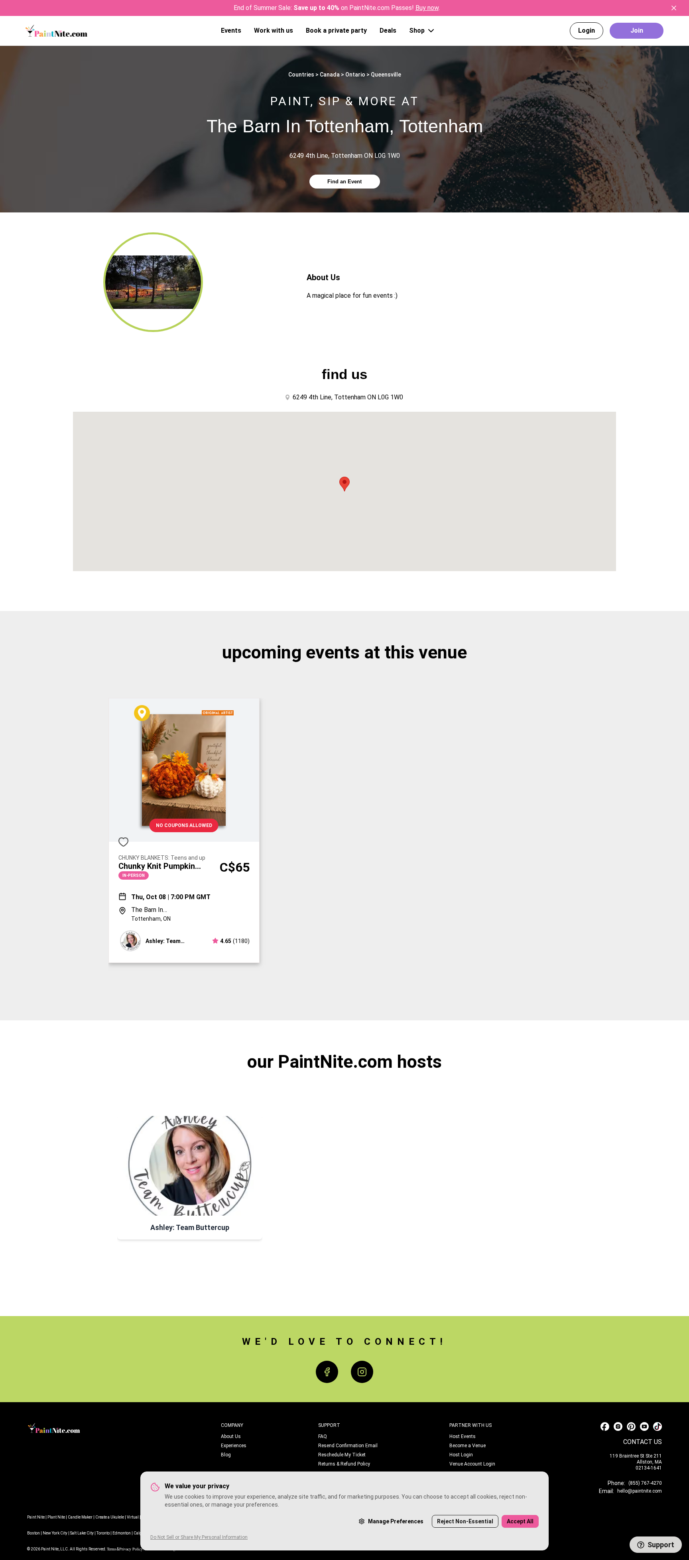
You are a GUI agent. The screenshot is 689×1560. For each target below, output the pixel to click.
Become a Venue (467, 1445)
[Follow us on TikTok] (657, 1426)
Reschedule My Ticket (342, 1455)
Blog (226, 1455)
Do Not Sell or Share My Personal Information (199, 1537)
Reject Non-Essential (465, 1521)
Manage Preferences (395, 1521)
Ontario (355, 74)
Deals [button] (388, 30)
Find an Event (344, 182)
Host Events (462, 1436)
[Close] (674, 8)
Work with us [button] (273, 30)
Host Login (461, 1455)
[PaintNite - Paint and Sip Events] (56, 30)
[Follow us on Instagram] (618, 1426)
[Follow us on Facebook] (604, 1426)
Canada (330, 74)
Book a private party (336, 30)
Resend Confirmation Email (348, 1445)
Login (586, 30)
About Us (231, 1436)
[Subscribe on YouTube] (644, 1426)
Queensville (386, 74)
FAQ (322, 1436)
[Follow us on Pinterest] (631, 1426)
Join (636, 30)
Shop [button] (417, 30)
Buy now (427, 8)
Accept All (520, 1521)
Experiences (233, 1445)
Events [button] (231, 30)
